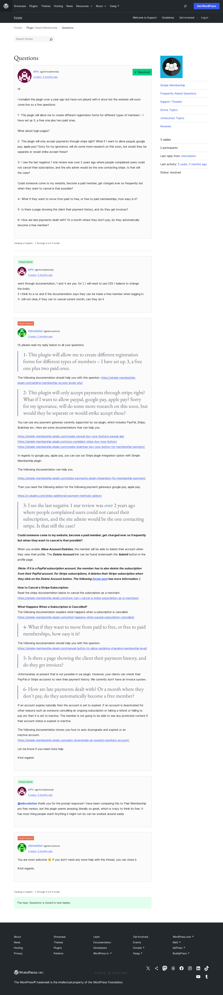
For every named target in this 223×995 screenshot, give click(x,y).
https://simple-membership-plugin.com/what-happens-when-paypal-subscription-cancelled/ (76, 617)
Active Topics (169, 110)
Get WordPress (206, 6)
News (17, 942)
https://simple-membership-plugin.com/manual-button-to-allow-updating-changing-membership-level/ (82, 648)
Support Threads (171, 101)
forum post (99, 579)
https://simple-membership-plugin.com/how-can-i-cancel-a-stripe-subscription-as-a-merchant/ (78, 598)
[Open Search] (185, 6)
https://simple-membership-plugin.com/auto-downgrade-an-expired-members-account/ (73, 740)
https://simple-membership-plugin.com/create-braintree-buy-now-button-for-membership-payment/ (81, 447)
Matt (177, 942)
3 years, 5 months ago (45, 77)
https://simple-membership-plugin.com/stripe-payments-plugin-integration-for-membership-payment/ (82, 478)
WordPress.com (183, 936)
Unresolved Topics (172, 118)
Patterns (58, 953)
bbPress (179, 947)
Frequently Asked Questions (178, 93)
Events (137, 942)
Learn (96, 936)
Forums (18, 17)
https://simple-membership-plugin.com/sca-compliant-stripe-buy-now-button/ (67, 441)
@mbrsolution (27, 803)
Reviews (165, 126)
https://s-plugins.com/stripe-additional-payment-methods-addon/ (60, 495)
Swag (138, 953)
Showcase (60, 936)
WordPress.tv (102, 953)
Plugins (58, 947)
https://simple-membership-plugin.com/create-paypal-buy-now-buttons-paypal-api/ (71, 436)
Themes (58, 942)
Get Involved (140, 936)
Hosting (18, 947)
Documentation (102, 942)
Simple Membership (46, 27)
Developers (100, 947)
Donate (139, 947)
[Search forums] (51, 39)
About (17, 936)
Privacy (18, 953)
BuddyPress (181, 953)
